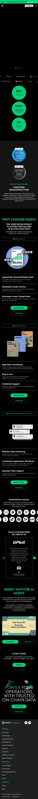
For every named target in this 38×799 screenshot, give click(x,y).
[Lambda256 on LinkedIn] (29, 722)
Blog (3, 789)
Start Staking (18, 48)
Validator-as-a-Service (8, 755)
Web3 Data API (6, 742)
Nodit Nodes (6, 736)
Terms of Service (6, 796)
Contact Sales (19, 313)
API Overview (6, 769)
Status (4, 775)
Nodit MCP (27, 642)
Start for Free (19, 706)
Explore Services (19, 308)
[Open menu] (35, 6)
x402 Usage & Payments (9, 772)
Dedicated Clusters (7, 739)
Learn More (30, 2)
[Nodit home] (2, 6)
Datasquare (5, 752)
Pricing (4, 786)
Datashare (5, 748)
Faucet (4, 778)
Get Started (29, 6)
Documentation (6, 765)
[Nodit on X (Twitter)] (26, 722)
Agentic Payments (7, 758)
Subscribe (19, 665)
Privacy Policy (15, 796)
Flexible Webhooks (7, 745)
